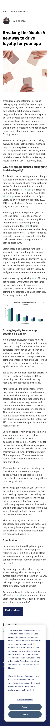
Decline (25, 714)
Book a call (16, 595)
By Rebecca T (20, 20)
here (29, 534)
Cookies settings (25, 699)
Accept (25, 707)
